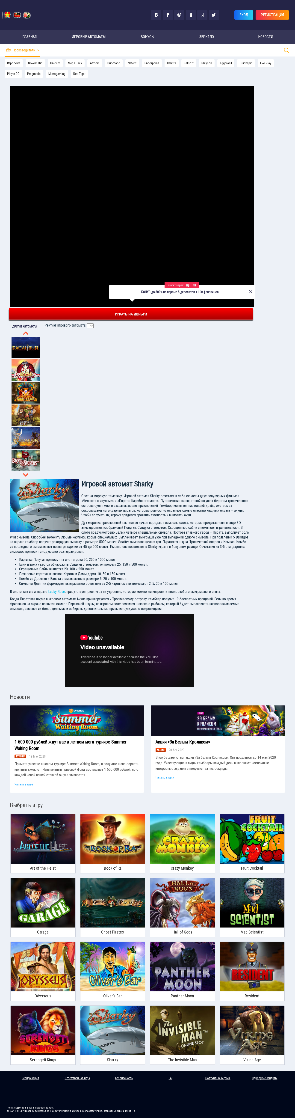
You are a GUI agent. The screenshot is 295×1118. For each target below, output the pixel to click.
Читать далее (24, 784)
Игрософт (13, 63)
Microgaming (56, 74)
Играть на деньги (131, 314)
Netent (132, 63)
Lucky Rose (56, 591)
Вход (243, 15)
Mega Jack (75, 63)
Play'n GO (13, 74)
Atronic (95, 63)
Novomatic (35, 63)
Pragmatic (34, 74)
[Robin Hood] (26, 425)
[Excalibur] (26, 357)
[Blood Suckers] (26, 470)
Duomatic (113, 63)
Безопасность (124, 1078)
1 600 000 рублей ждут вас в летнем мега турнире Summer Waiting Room (71, 745)
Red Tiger (79, 74)
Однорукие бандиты (264, 1078)
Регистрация (272, 15)
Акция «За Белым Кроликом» (183, 742)
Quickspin (246, 63)
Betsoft (189, 63)
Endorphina (152, 63)
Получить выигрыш (217, 1078)
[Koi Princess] (26, 380)
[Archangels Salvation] (26, 447)
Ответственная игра (77, 1078)
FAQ (171, 1078)
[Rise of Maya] (26, 402)
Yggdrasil (226, 63)
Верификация (30, 1078)
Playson (206, 63)
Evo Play (265, 63)
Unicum (55, 63)
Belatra (171, 63)
